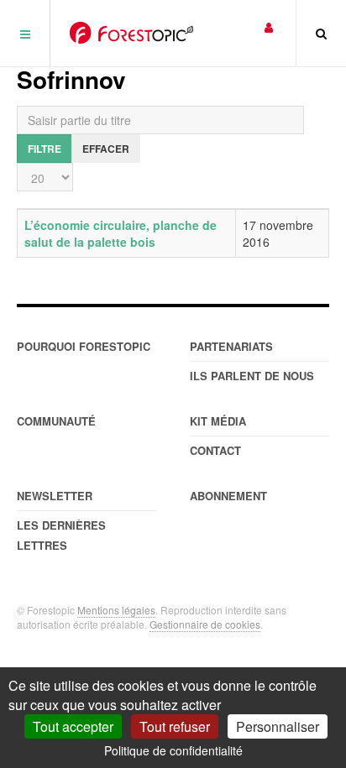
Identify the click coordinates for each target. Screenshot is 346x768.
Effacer (105, 148)
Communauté (56, 421)
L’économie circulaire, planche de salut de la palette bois (120, 233)
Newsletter (54, 496)
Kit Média (218, 421)
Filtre (44, 148)
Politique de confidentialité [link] (173, 750)
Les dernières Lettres (61, 535)
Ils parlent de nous (252, 376)
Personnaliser (277, 726)
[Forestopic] (131, 33)
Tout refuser (174, 726)
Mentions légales (116, 610)
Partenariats (231, 346)
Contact (215, 450)
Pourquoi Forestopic (83, 346)
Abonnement (228, 496)
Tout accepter (73, 726)
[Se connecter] (268, 26)
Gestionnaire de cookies (204, 624)
